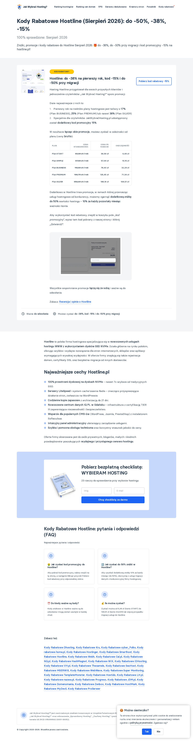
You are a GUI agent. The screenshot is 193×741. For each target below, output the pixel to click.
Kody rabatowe (166, 7)
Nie (158, 731)
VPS (100, 7)
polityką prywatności (141, 722)
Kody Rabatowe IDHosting (131, 661)
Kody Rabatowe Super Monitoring (123, 670)
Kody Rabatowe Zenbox (89, 684)
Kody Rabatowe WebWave (86, 670)
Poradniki (151, 7)
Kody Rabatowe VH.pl (57, 665)
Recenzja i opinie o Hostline (75, 301)
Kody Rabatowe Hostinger (82, 652)
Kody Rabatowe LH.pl (130, 675)
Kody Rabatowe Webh (81, 656)
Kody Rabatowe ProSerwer (84, 688)
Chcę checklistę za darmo (113, 499)
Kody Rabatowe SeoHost (121, 665)
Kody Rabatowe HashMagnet (69, 661)
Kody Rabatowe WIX (100, 661)
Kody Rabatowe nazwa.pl (59, 679)
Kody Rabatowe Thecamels (88, 665)
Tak (147, 731)
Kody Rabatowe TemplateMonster (64, 675)
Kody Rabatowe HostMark (121, 684)
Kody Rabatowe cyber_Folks (118, 647)
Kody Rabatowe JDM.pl (122, 679)
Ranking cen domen (85, 7)
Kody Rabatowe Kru (88, 647)
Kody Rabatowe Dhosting (59, 647)
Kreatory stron (136, 7)
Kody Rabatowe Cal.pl (109, 656)
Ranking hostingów (63, 7)
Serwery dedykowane (115, 7)
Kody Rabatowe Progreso (90, 679)
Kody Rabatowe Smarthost (115, 652)
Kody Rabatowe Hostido (101, 675)
